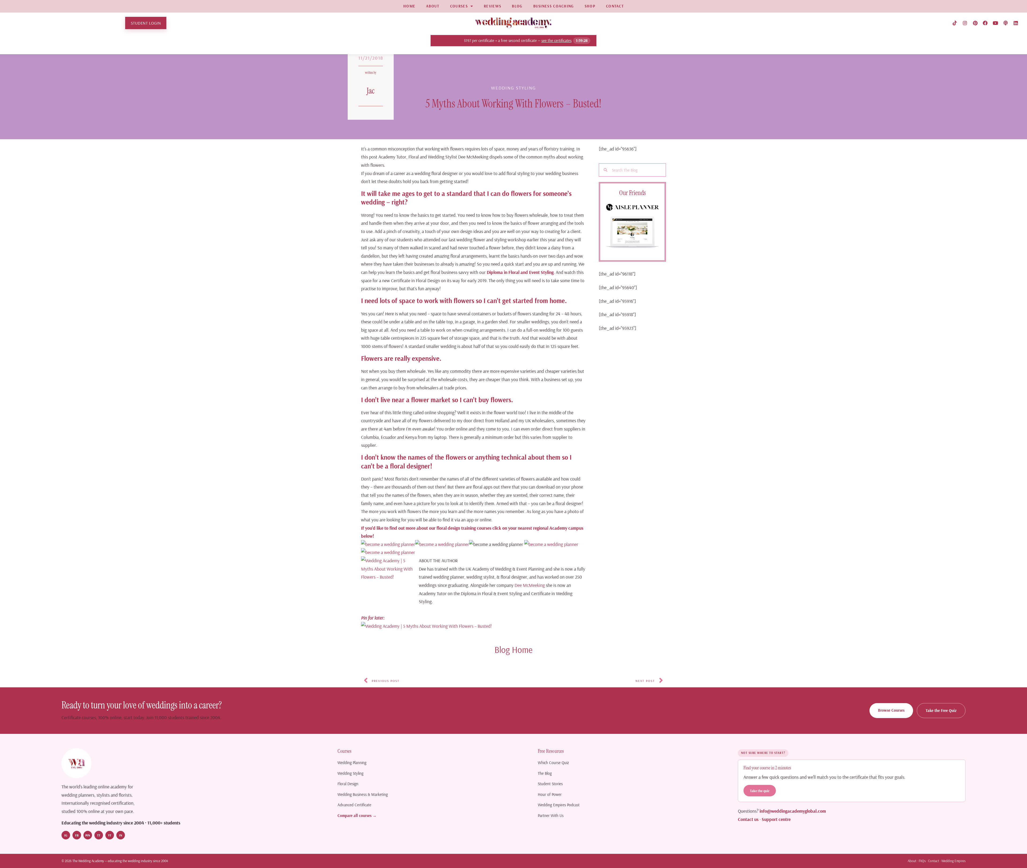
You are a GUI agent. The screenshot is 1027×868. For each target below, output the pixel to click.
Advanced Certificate (354, 804)
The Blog (545, 773)
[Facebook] (985, 23)
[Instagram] (965, 23)
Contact (933, 861)
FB (77, 835)
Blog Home (513, 649)
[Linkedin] (1015, 23)
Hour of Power (550, 794)
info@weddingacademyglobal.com (793, 811)
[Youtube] (995, 23)
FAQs (922, 861)
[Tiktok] (954, 23)
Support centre (776, 819)
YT (109, 835)
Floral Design (348, 783)
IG (65, 835)
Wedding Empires (953, 861)
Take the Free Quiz (941, 710)
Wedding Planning (352, 762)
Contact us (748, 819)
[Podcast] (1005, 23)
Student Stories (550, 783)
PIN (87, 835)
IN (120, 835)
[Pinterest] (975, 23)
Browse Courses (891, 710)
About (912, 861)
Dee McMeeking (530, 585)
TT (98, 835)
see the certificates (557, 40)
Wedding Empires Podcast (559, 804)
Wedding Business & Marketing (363, 794)
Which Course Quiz (553, 762)
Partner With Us (551, 815)
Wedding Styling (350, 773)
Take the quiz (759, 790)
